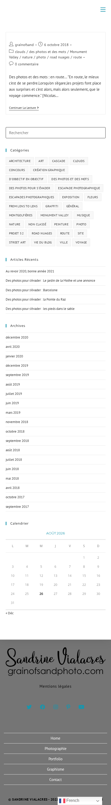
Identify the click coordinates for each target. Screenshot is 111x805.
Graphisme (55, 769)
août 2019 (13, 384)
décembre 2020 (17, 337)
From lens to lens (23, 206)
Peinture (61, 224)
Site (81, 233)
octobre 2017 (15, 497)
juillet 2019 (14, 394)
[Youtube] (81, 707)
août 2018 (13, 450)
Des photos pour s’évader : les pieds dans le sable (40, 308)
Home (55, 738)
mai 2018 (12, 478)
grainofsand (24, 44)
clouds (20, 51)
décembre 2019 (17, 365)
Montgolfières (21, 215)
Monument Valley (55, 215)
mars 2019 (13, 412)
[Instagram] (56, 707)
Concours (17, 170)
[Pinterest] (68, 707)
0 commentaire (26, 64)
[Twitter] (29, 707)
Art (41, 161)
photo (41, 57)
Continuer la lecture (24, 108)
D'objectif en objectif (26, 179)
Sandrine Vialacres (55, 9)
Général (72, 206)
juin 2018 (12, 469)
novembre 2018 (17, 422)
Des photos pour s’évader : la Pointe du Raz (36, 299)
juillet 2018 (14, 459)
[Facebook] (42, 707)
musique (83, 215)
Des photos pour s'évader (29, 188)
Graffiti (51, 206)
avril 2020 (13, 346)
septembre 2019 (17, 375)
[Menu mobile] (103, 9)
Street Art (17, 242)
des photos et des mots (47, 51)
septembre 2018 (17, 441)
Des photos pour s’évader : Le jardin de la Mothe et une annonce (50, 280)
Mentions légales (55, 686)
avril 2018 (13, 488)
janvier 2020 (14, 356)
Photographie (56, 748)
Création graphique (49, 170)
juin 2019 (12, 403)
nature (27, 57)
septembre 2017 (17, 506)
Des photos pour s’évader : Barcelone (32, 290)
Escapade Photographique (79, 188)
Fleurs (93, 197)
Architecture (20, 161)
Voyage (81, 242)
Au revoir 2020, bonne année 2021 (30, 271)
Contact (55, 779)
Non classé (37, 224)
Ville (64, 242)
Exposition (71, 197)
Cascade (58, 161)
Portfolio (55, 758)
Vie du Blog (43, 242)
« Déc (10, 613)
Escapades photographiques (31, 197)
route (77, 57)
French (72, 800)
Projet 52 (16, 233)
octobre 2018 (15, 431)
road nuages (59, 57)
